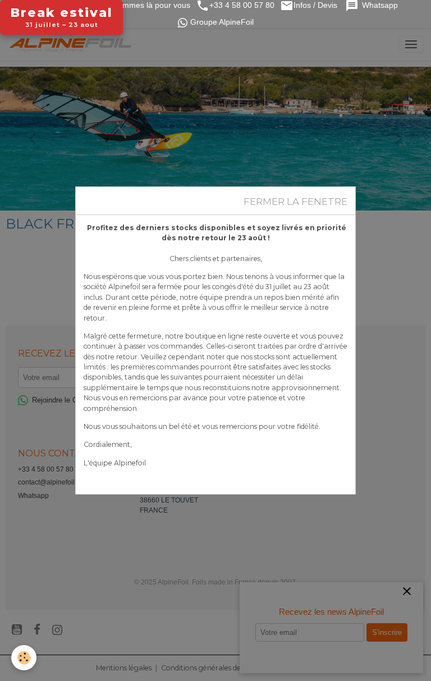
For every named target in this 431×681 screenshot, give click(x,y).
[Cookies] (23, 657)
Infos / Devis (317, 5)
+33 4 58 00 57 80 (241, 5)
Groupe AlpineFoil (222, 22)
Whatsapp (381, 5)
